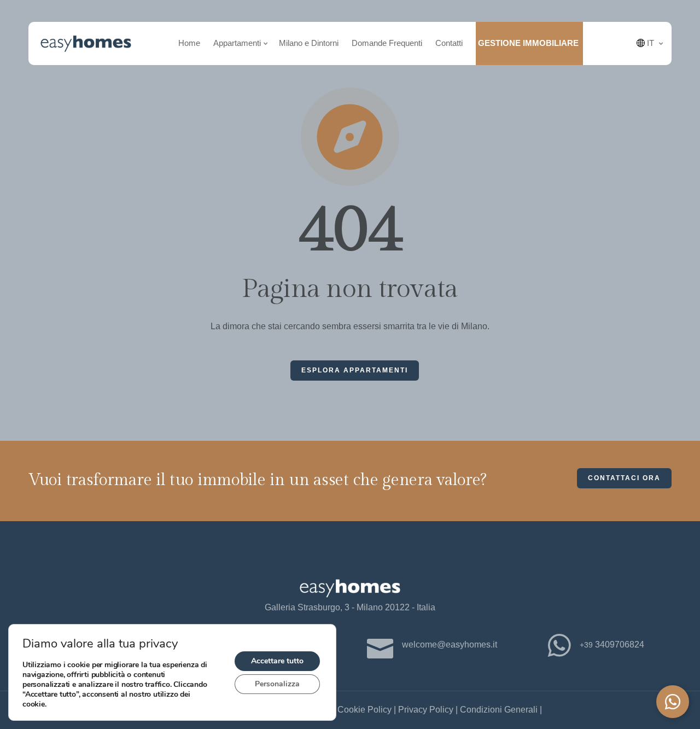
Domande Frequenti (387, 43)
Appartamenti (237, 43)
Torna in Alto (24, 367)
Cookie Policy (364, 709)
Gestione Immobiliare (528, 43)
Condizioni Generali (499, 709)
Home (189, 43)
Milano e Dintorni (309, 43)
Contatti (449, 43)
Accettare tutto (277, 661)
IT (649, 43)
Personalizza (277, 684)
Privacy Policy (425, 709)
